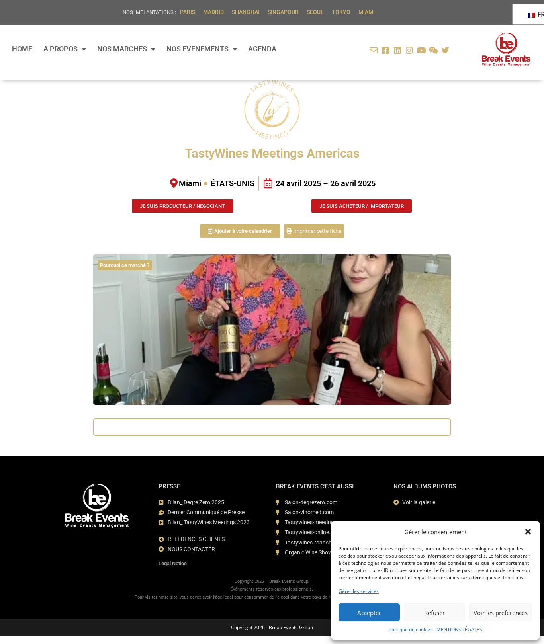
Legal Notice (173, 563)
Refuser (434, 613)
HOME (22, 49)
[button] (528, 532)
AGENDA (262, 49)
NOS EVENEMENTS (197, 49)
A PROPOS (60, 49)
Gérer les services (359, 591)
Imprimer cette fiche (316, 230)
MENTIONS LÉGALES (459, 629)
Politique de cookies (410, 629)
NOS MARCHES (122, 49)
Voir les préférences (501, 613)
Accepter (369, 613)
